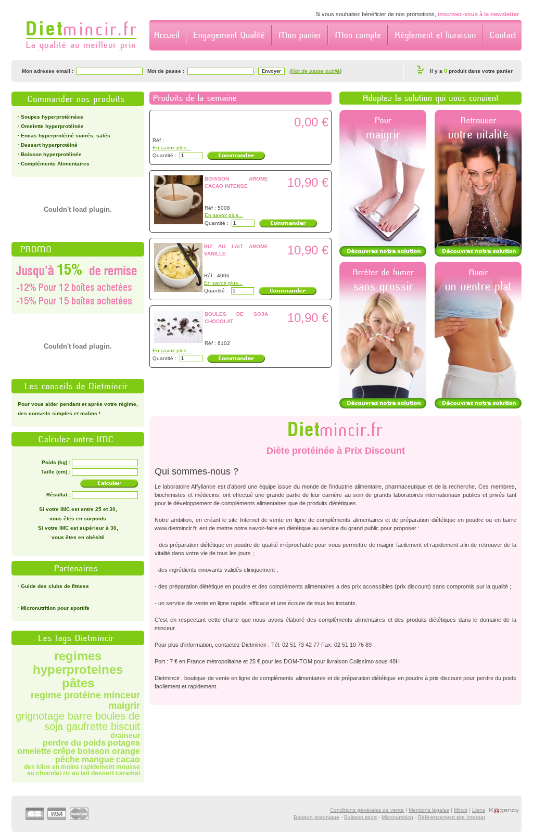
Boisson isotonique (316, 817)
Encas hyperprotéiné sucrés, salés (65, 135)
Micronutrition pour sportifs (55, 608)
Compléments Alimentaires (55, 164)
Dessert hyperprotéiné (49, 145)
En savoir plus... (172, 147)
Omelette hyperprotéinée (52, 126)
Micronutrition (397, 817)
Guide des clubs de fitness (55, 586)
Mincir (460, 810)
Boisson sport (360, 817)
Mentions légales (429, 810)
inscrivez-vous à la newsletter (478, 14)
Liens (478, 810)
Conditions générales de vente (367, 810)
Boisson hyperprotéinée (51, 154)
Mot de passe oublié (315, 71)
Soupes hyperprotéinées (52, 117)
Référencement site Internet (451, 817)
